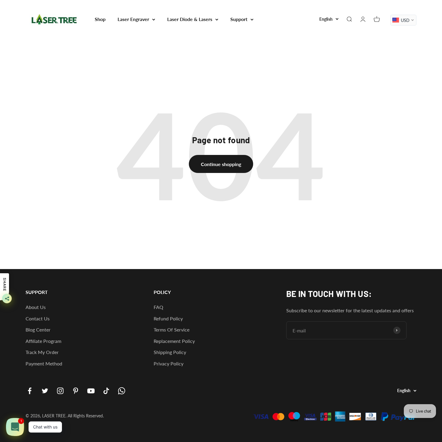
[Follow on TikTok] (106, 391)
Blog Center (38, 329)
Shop (100, 19)
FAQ (158, 307)
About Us (36, 307)
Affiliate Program (43, 341)
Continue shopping (221, 164)
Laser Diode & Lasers (189, 19)
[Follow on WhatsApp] (122, 391)
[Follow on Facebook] (30, 391)
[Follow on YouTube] (91, 391)
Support (238, 19)
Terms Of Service (171, 329)
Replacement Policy (174, 341)
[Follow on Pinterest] (76, 391)
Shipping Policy (170, 352)
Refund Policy (168, 318)
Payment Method (44, 363)
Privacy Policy (168, 363)
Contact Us (38, 318)
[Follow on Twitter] (45, 391)
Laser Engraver (133, 19)
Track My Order (42, 352)
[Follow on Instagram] (60, 391)
